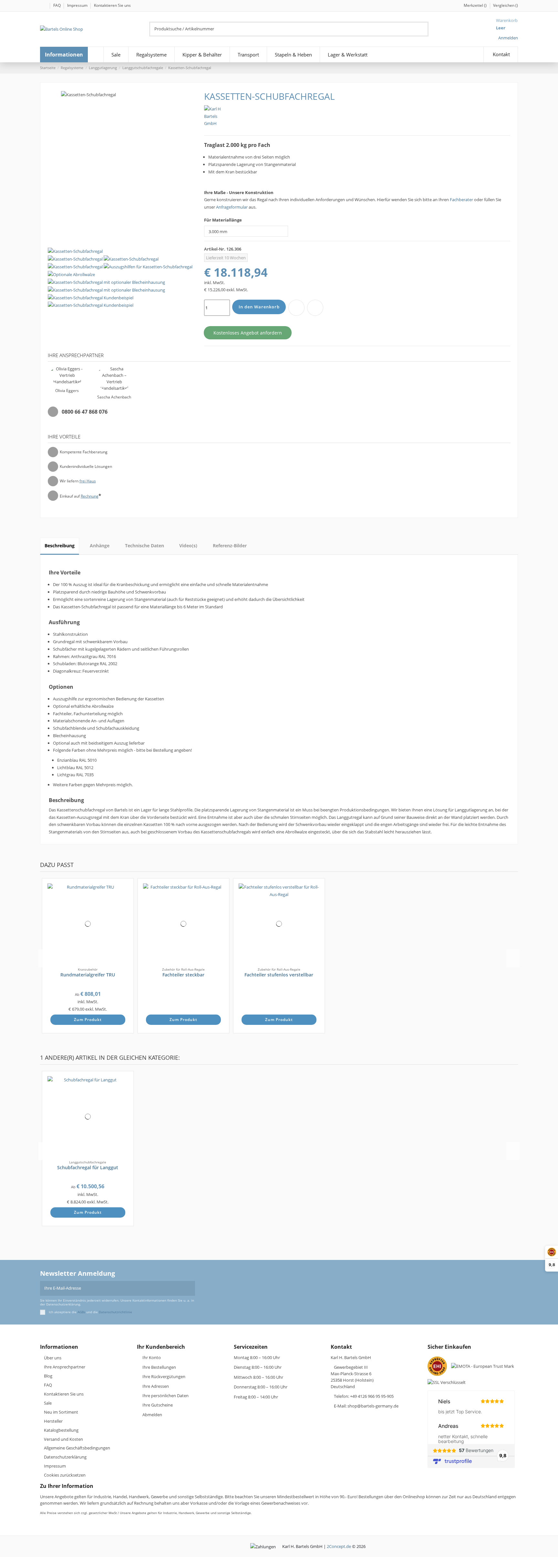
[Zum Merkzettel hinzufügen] (296, 308)
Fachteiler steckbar (183, 975)
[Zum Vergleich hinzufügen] (315, 308)
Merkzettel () (476, 5)
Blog (48, 1376)
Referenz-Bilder (230, 545)
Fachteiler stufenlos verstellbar (278, 975)
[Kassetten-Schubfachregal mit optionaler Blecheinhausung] (106, 282)
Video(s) (188, 545)
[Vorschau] (126, 904)
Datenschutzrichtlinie (115, 1312)
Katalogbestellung (61, 1430)
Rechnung (89, 496)
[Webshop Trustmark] (439, 1367)
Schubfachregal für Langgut (87, 1167)
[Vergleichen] (126, 897)
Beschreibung (60, 545)
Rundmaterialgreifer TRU (87, 975)
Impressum (77, 5)
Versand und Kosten (63, 1439)
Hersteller (53, 1421)
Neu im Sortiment (61, 1412)
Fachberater (461, 199)
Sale (48, 1403)
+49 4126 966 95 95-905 (372, 1396)
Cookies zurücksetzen (65, 1475)
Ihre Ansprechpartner (64, 1367)
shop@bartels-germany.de (372, 1406)
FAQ (57, 5)
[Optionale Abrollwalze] (71, 274)
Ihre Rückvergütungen (163, 1376)
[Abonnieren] (191, 1288)
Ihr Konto (151, 1357)
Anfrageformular (232, 207)
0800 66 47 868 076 (85, 411)
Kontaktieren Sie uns (112, 5)
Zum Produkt (88, 1019)
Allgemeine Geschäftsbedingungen (77, 1448)
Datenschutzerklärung (65, 1457)
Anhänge (99, 545)
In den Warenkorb (259, 307)
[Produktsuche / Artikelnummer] (424, 29)
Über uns (52, 1358)
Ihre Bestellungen (159, 1367)
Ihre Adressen (155, 1386)
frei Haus (87, 481)
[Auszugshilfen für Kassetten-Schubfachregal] (148, 266)
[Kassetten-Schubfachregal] (75, 251)
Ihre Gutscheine (157, 1405)
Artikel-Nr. (214, 249)
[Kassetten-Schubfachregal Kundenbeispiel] (90, 297)
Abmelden (152, 1415)
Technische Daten (144, 545)
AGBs (81, 1312)
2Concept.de (339, 1546)
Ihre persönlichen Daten (165, 1395)
